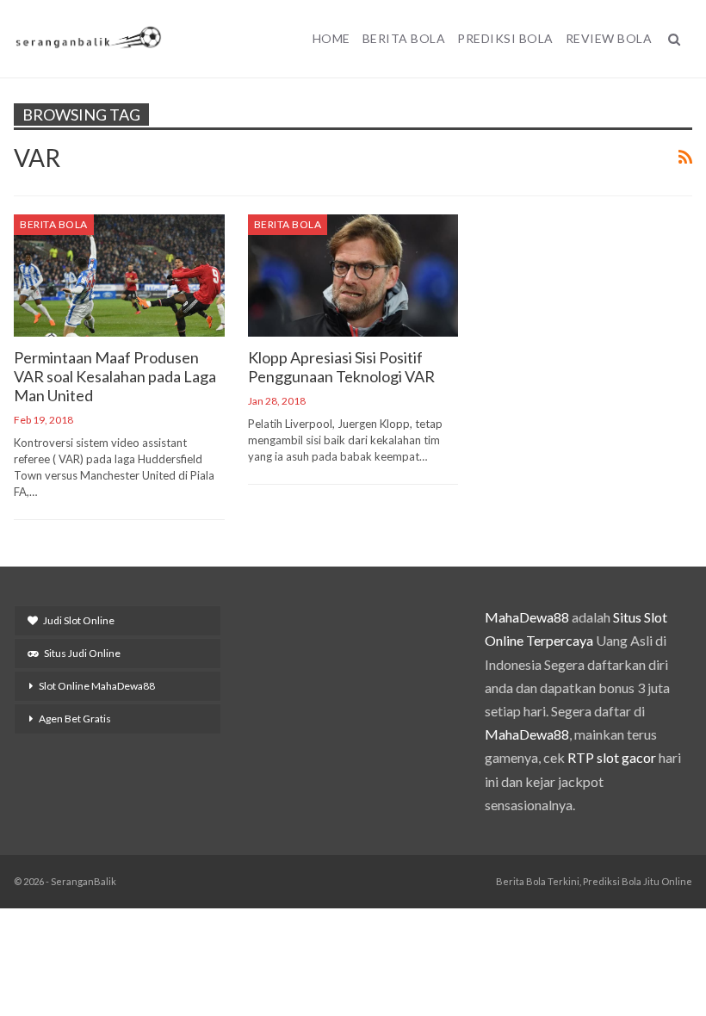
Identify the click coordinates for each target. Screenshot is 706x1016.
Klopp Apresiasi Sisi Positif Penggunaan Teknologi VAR (341, 367)
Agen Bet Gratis (75, 718)
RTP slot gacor (611, 757)
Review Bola (609, 38)
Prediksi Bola (505, 38)
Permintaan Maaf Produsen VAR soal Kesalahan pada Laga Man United (115, 376)
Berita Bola (404, 38)
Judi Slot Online (79, 620)
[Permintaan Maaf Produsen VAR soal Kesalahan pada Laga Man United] (119, 275)
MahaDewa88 (527, 617)
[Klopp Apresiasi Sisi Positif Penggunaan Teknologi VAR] (353, 275)
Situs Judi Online (82, 653)
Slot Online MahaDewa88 (97, 685)
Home (331, 38)
